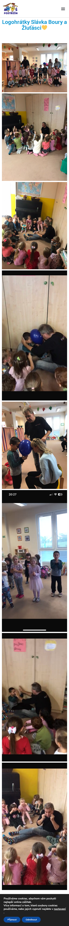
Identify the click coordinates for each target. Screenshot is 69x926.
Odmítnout (31, 919)
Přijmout (11, 919)
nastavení (60, 909)
